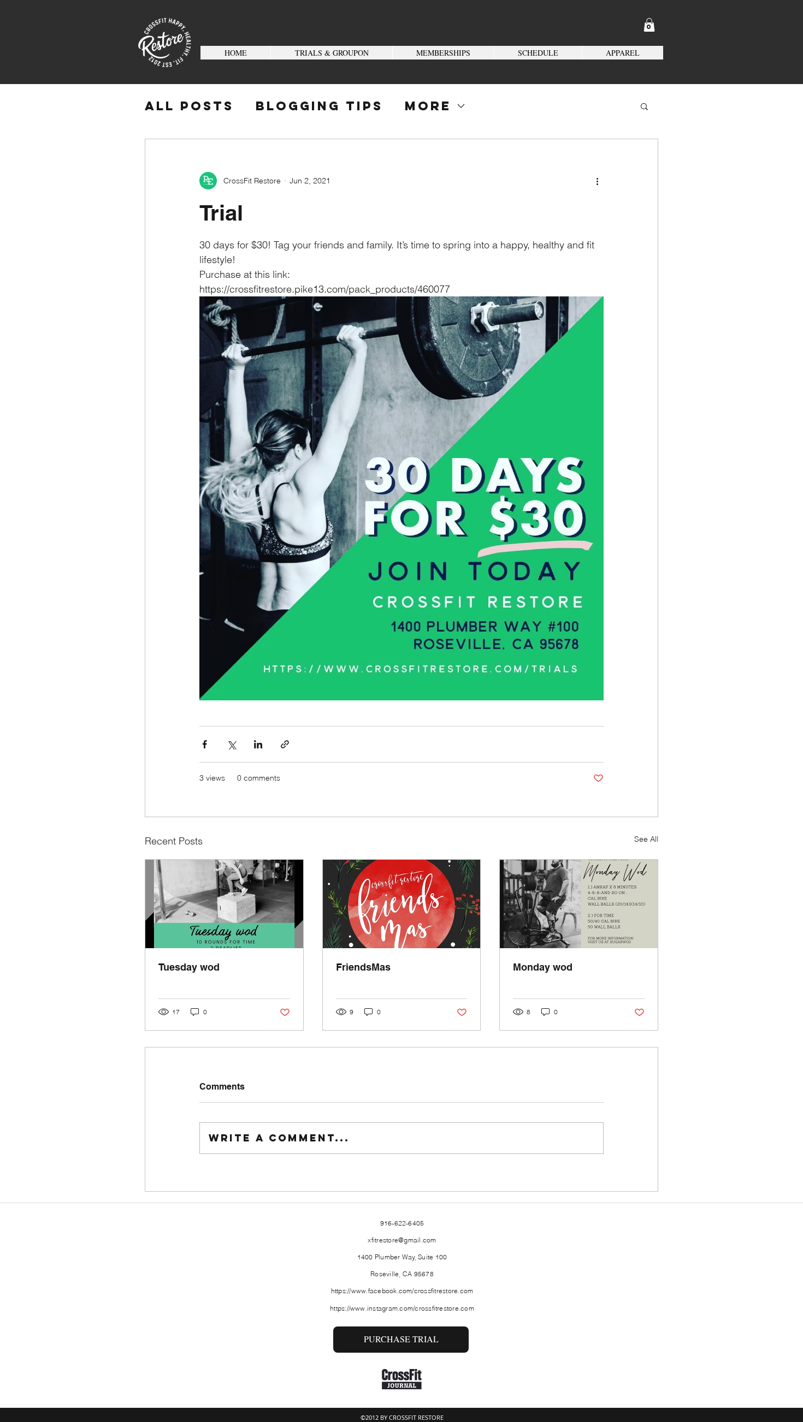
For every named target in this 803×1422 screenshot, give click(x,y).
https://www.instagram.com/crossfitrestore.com (402, 1308)
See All (646, 839)
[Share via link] (285, 744)
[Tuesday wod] (224, 904)
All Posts (189, 106)
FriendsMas (363, 967)
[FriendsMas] (402, 904)
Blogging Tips (319, 106)
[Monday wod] (579, 904)
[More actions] (597, 180)
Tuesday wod (189, 967)
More (428, 106)
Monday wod (542, 967)
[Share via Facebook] (204, 744)
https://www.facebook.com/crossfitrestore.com (402, 1291)
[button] (649, 25)
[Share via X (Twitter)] (231, 744)
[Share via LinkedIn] (258, 744)
